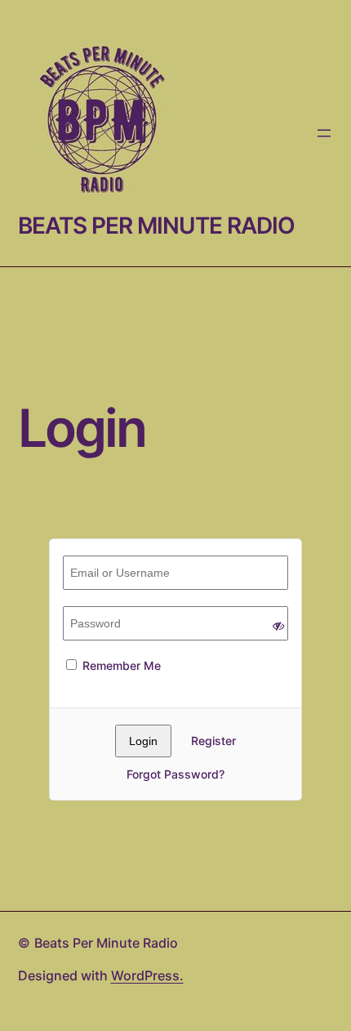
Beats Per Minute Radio (156, 225)
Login (81, 428)
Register (213, 741)
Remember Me (120, 665)
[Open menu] (324, 133)
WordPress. (147, 975)
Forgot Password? (175, 774)
